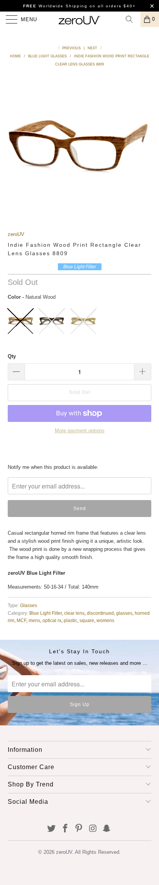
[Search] (132, 19)
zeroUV (16, 234)
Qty (12, 356)
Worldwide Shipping (55, 6)
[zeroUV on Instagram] (93, 829)
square (87, 620)
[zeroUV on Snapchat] (107, 829)
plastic (70, 620)
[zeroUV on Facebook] (65, 829)
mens (34, 620)
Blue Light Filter (45, 613)
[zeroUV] (79, 19)
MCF (21, 620)
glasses (124, 613)
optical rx (51, 620)
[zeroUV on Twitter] (52, 829)
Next (93, 48)
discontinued (100, 613)
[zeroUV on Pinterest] (79, 829)
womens (105, 620)
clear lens (74, 613)
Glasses (28, 605)
